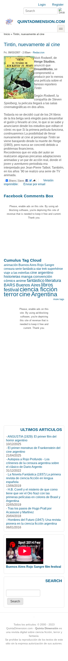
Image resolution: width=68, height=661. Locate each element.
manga (26, 276)
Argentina (44, 294)
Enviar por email (34, 184)
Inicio (7, 34)
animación (11, 265)
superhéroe (55, 268)
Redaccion (38, 52)
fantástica (29, 268)
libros (47, 284)
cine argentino (41, 273)
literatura (53, 280)
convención (42, 276)
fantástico (35, 280)
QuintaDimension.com (41, 21)
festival (11, 289)
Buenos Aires (28, 285)
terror (11, 294)
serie (18, 268)
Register (57, 4)
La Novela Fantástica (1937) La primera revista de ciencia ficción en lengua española (33, 478)
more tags (58, 299)
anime (21, 281)
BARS (9, 285)
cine (24, 294)
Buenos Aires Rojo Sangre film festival (33, 566)
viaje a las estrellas (16, 272)
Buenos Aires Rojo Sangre (36, 265)
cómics (9, 281)
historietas (12, 276)
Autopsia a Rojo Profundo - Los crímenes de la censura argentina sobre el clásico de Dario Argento (32, 463)
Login (42, 4)
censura (9, 268)
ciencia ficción (38, 289)
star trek (41, 268)
